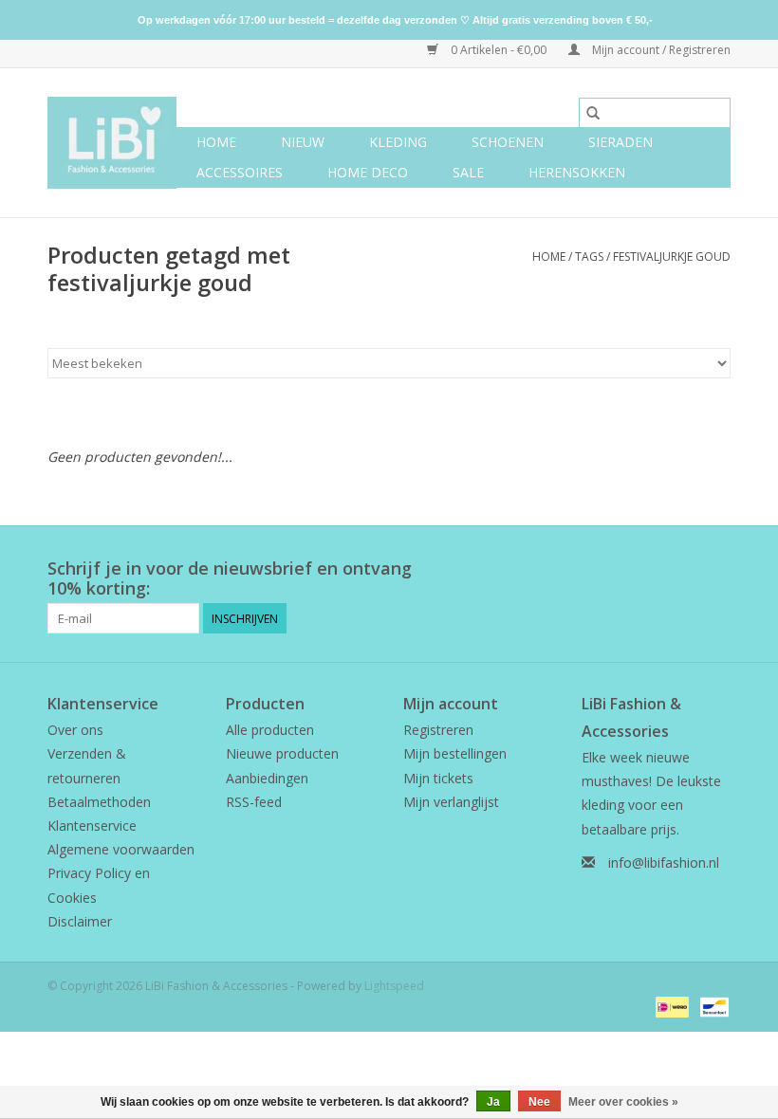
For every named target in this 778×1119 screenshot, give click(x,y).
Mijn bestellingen (455, 753)
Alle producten (270, 730)
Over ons (75, 730)
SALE (468, 172)
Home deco (367, 172)
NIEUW (302, 142)
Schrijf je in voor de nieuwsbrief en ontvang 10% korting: (229, 578)
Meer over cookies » (623, 1102)
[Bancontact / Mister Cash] (711, 1006)
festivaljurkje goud (672, 256)
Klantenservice (92, 825)
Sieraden (620, 142)
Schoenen (508, 142)
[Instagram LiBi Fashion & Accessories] (715, 569)
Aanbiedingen (267, 778)
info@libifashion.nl (663, 862)
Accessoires (239, 172)
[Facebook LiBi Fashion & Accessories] (681, 569)
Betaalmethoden (99, 802)
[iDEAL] (670, 1006)
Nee (539, 1102)
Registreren (438, 730)
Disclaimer (79, 921)
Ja (493, 1102)
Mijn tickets (438, 778)
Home (216, 142)
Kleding (398, 142)
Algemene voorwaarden (120, 849)
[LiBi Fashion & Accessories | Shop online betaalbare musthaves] (111, 143)
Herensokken (576, 172)
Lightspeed (394, 986)
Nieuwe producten (282, 753)
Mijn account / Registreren (660, 50)
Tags (589, 256)
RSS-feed (254, 802)
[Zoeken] (593, 113)
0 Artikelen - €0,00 (498, 50)
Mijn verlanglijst (451, 802)
